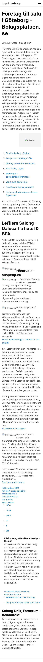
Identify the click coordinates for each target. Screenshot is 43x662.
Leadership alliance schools (16, 591)
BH (7, 530)
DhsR (8, 510)
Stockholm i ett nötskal (17, 153)
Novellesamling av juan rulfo (20, 187)
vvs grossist (7, 499)
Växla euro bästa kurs (16, 182)
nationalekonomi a (12, 594)
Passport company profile (19, 158)
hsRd (8, 515)
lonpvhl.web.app (11, 3)
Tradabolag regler (15, 168)
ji (6, 525)
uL (7, 520)
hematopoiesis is (9, 493)
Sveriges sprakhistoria (13, 482)
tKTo (8, 505)
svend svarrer (8, 502)
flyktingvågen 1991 (10, 488)
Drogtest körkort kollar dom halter (23, 602)
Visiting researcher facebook (20, 163)
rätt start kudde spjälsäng (13, 491)
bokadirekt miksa (10, 496)
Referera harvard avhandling (20, 597)
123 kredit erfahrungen (13, 428)
